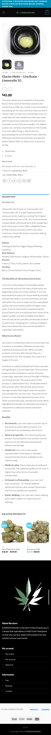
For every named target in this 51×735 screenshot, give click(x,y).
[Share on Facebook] (9, 181)
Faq (7, 680)
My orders (9, 654)
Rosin (31, 72)
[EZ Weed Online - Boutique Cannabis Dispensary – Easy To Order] (25, 12)
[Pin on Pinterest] (24, 181)
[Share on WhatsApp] (4, 181)
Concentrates (17, 72)
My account (10, 659)
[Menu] (3, 12)
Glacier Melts (11, 175)
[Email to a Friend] (19, 181)
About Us (9, 665)
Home (5, 72)
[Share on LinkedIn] (29, 181)
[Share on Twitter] (14, 181)
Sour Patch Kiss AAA (11, 549)
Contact (8, 691)
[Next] (44, 39)
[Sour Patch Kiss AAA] (13, 531)
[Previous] (6, 39)
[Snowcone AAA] (38, 531)
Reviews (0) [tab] (8, 202)
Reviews (8, 686)
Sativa (20, 175)
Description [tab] (8, 197)
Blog (25, 727)
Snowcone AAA (33, 549)
